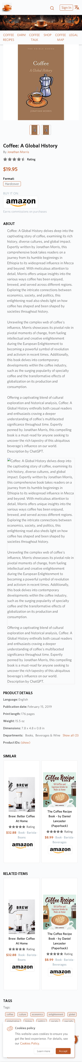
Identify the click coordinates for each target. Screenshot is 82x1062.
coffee (10, 1014)
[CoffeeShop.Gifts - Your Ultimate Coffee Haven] (8, 8)
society (54, 1021)
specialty (68, 1021)
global (72, 1014)
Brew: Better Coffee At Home (22, 818)
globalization (13, 1021)
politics (41, 1021)
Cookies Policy (29, 1043)
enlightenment (56, 1014)
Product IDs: (16, 742)
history (28, 1021)
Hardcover (12, 184)
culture (22, 1014)
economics (37, 1014)
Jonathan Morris (18, 152)
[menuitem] (66, 7)
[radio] (5, 159)
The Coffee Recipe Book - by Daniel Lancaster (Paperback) (59, 818)
